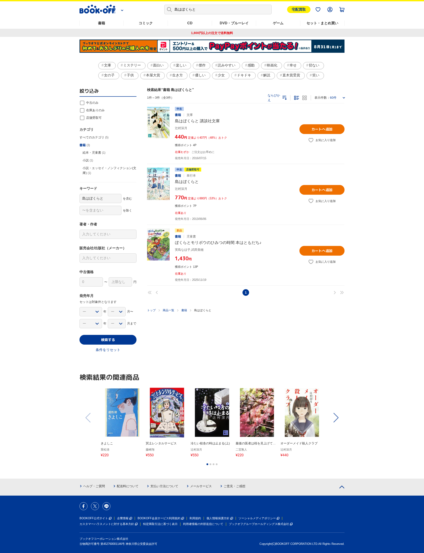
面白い (158, 65)
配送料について (127, 486)
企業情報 (123, 518)
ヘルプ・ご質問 (94, 486)
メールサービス (201, 486)
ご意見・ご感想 (234, 486)
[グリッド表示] (304, 97)
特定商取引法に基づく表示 (160, 524)
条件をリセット (108, 350)
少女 (221, 75)
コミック (146, 23)
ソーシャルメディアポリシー (257, 518)
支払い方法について (164, 486)
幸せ (293, 65)
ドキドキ (244, 75)
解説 (266, 75)
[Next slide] (335, 418)
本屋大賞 (153, 75)
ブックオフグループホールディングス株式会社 (259, 524)
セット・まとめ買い (322, 23)
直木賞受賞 (291, 75)
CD (190, 23)
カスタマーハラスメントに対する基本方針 (107, 524)
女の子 (109, 75)
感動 (251, 65)
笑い (315, 75)
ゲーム (278, 23)
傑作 (202, 65)
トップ (151, 310)
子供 (130, 75)
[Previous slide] (88, 418)
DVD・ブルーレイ (234, 23)
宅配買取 (299, 9)
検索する (108, 339)
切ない (314, 65)
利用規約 (195, 518)
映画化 (272, 65)
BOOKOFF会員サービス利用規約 (159, 518)
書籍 (101, 23)
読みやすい (226, 65)
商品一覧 (168, 310)
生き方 (177, 75)
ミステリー (132, 65)
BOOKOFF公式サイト (94, 518)
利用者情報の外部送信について (203, 524)
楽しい (181, 65)
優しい (200, 75)
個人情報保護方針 (217, 518)
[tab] (207, 464)
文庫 (107, 65)
